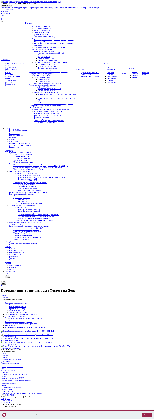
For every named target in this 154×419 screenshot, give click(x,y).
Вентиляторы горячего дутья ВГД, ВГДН (48, 111)
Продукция (29, 23)
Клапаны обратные (8, 370)
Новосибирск (5, 8)
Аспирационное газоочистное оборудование (45, 106)
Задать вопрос (6, 13)
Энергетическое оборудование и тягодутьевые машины (49, 109)
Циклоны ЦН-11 (44, 79)
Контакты (131, 68)
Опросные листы (113, 76)
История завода (10, 67)
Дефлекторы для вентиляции (11, 387)
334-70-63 (7, 9)
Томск (56, 8)
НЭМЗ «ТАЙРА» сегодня (14, 63)
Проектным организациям (90, 76)
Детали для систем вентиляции (40, 49)
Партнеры (135, 75)
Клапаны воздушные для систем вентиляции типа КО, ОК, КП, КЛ (42, 177)
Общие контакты (135, 73)
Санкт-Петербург (93, 8)
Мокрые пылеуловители (42, 75)
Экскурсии (9, 86)
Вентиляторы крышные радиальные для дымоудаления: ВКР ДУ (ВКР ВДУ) (40, 166)
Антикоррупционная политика (20, 145)
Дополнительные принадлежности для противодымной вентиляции (37, 168)
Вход (2, 15)
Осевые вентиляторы (41, 34)
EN (2, 17)
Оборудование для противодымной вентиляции (46, 38)
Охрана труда (10, 74)
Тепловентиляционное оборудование (42, 85)
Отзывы (8, 73)
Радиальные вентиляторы (43, 28)
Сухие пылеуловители (42, 77)
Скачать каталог (6, 389)
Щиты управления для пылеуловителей (48, 83)
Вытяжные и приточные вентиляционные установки (48, 72)
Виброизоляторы (7, 391)
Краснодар (82, 8)
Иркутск (24, 8)
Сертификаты (112, 82)
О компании (5, 60)
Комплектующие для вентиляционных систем (50, 62)
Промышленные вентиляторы (40, 27)
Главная (3, 353)
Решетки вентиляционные (47, 66)
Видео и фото (10, 84)
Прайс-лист (111, 67)
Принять (147, 415)
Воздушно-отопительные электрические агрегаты (56, 102)
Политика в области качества (19, 143)
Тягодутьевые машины (9, 384)
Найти (8, 277)
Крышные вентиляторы (42, 32)
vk (6, 410)
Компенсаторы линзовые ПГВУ (45, 122)
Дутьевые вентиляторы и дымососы (46, 113)
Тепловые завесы (35, 107)
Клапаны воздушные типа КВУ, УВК (51, 53)
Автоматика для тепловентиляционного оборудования (53, 104)
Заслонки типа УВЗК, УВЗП (48, 60)
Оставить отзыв (145, 73)
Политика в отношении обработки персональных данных (21, 393)
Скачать (106, 63)
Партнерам (80, 69)
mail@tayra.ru (5, 11)
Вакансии (8, 71)
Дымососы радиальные (42, 117)
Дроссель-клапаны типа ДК (48, 58)
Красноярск (39, 8)
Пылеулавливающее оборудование (41, 74)
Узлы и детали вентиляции (43, 36)
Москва (61, 8)
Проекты (124, 74)
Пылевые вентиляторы (42, 30)
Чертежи (110, 80)
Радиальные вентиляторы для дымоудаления (49, 47)
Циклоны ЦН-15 (44, 81)
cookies (93, 415)
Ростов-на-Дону (7, 5)
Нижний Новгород (71, 8)
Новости (8, 65)
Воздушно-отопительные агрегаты (46, 92)
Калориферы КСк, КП (42, 87)
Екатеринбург (16, 8)
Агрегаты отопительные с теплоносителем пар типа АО (38, 216)
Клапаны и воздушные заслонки (45, 51)
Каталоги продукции (111, 73)
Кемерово (31, 8)
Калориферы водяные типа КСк (49, 89)
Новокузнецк (48, 8)
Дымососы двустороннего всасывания (47, 115)
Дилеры (134, 77)
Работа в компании (12, 69)
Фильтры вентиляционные (47, 68)
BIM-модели (111, 78)
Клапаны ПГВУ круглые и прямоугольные (49, 121)
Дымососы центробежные (43, 119)
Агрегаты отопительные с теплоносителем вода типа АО (38, 215)
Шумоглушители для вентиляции (50, 70)
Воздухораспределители (46, 64)
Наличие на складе (111, 70)
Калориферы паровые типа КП (49, 90)
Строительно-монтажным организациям (90, 73)
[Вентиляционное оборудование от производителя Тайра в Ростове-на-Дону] (31, 2)
